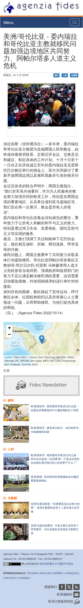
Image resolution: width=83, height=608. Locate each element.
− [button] (9, 334)
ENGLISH (45, 573)
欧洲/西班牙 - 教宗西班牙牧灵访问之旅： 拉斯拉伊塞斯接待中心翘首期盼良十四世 (55, 408)
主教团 (74, 75)
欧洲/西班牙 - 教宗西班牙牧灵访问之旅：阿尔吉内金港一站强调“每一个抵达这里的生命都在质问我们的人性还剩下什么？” (55, 458)
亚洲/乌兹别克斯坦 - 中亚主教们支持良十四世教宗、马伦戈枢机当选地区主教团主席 (55, 529)
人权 (65, 75)
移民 (56, 75)
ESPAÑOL (58, 573)
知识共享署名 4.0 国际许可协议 (56, 563)
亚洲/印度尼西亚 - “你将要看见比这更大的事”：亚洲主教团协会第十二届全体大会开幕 (55, 507)
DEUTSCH (10, 578)
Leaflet (8, 357)
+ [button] (9, 328)
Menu (9, 22)
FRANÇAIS (72, 573)
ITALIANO (32, 573)
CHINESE (23, 578)
